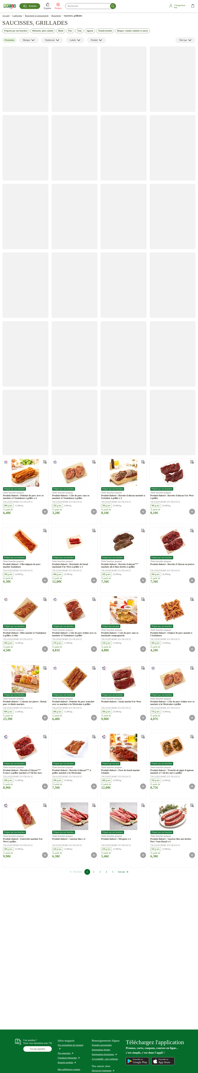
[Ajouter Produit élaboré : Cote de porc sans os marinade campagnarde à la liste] (143, 599)
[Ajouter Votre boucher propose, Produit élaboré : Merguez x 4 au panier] (143, 855)
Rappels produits (67, 1062)
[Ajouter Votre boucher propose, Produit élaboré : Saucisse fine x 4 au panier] (94, 855)
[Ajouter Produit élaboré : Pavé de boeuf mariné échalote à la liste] (143, 737)
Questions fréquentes (69, 1058)
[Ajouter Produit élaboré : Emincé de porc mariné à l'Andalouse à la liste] (192, 599)
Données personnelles (102, 1045)
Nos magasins (66, 1053)
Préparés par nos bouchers (15, 31)
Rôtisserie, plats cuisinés (42, 31)
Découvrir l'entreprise (103, 1070)
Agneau (90, 31)
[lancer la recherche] (113, 6)
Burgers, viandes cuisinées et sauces (132, 31)
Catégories (17, 15)
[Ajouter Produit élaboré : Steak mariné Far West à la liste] (143, 668)
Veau (79, 31)
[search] (90, 6)
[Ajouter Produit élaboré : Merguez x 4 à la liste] (143, 805)
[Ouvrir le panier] (193, 6)
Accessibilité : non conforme (105, 1059)
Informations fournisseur (104, 1054)
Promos (58, 8)
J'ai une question (37, 1049)
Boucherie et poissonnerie (37, 15)
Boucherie (56, 15)
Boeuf (60, 31)
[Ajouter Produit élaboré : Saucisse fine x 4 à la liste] (94, 805)
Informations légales (101, 1050)
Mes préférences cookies (69, 1069)
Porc (70, 31)
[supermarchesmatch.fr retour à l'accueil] (9, 6)
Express (47, 8)
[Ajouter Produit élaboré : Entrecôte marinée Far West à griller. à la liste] (45, 805)
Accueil (5, 15)
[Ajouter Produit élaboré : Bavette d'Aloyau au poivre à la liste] (192, 531)
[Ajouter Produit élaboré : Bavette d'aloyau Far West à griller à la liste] (192, 462)
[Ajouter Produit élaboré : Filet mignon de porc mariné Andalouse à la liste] (45, 531)
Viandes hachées (105, 31)
